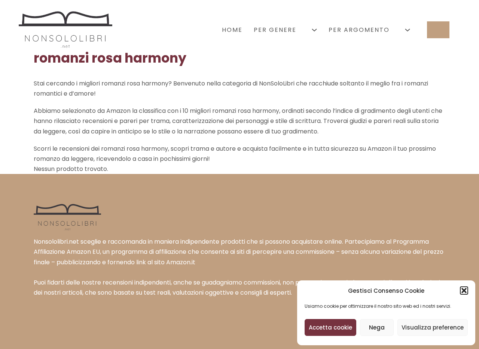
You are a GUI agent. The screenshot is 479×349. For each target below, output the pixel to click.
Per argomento (359, 29)
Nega (377, 327)
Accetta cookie (330, 327)
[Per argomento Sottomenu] (407, 30)
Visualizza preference (433, 327)
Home (232, 29)
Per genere (275, 29)
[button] (464, 290)
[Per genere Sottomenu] (314, 30)
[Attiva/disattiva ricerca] (438, 29)
